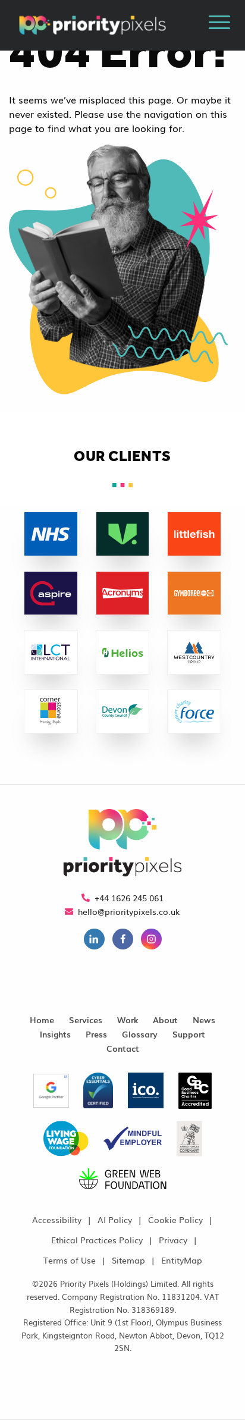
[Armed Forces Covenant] (189, 1142)
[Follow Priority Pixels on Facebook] (122, 940)
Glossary (140, 1033)
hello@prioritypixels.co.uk (129, 911)
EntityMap (181, 1259)
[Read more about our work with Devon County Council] (123, 741)
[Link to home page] (122, 844)
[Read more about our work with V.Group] (123, 564)
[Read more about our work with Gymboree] (194, 623)
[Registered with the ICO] (145, 1095)
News (204, 1019)
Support (188, 1033)
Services (85, 1019)
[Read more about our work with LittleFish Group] (194, 564)
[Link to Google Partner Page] (52, 1095)
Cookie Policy (175, 1219)
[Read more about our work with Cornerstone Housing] (51, 741)
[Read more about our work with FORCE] (194, 741)
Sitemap (128, 1259)
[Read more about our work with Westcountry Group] (194, 682)
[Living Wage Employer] (66, 1142)
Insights (55, 1033)
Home (42, 1019)
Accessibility (56, 1219)
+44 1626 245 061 (129, 897)
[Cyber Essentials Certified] (98, 1095)
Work (127, 1019)
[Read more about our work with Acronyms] (123, 623)
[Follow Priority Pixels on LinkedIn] (94, 940)
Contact (122, 1048)
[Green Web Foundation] (122, 1183)
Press (96, 1033)
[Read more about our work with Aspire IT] (51, 623)
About (165, 1019)
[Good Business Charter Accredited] (195, 1095)
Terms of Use (69, 1259)
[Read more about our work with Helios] (123, 682)
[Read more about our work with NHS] (51, 564)
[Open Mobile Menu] (219, 24)
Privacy (173, 1239)
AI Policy (115, 1219)
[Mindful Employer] (133, 1142)
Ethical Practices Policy (97, 1239)
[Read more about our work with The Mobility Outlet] (51, 682)
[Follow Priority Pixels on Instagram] (151, 940)
